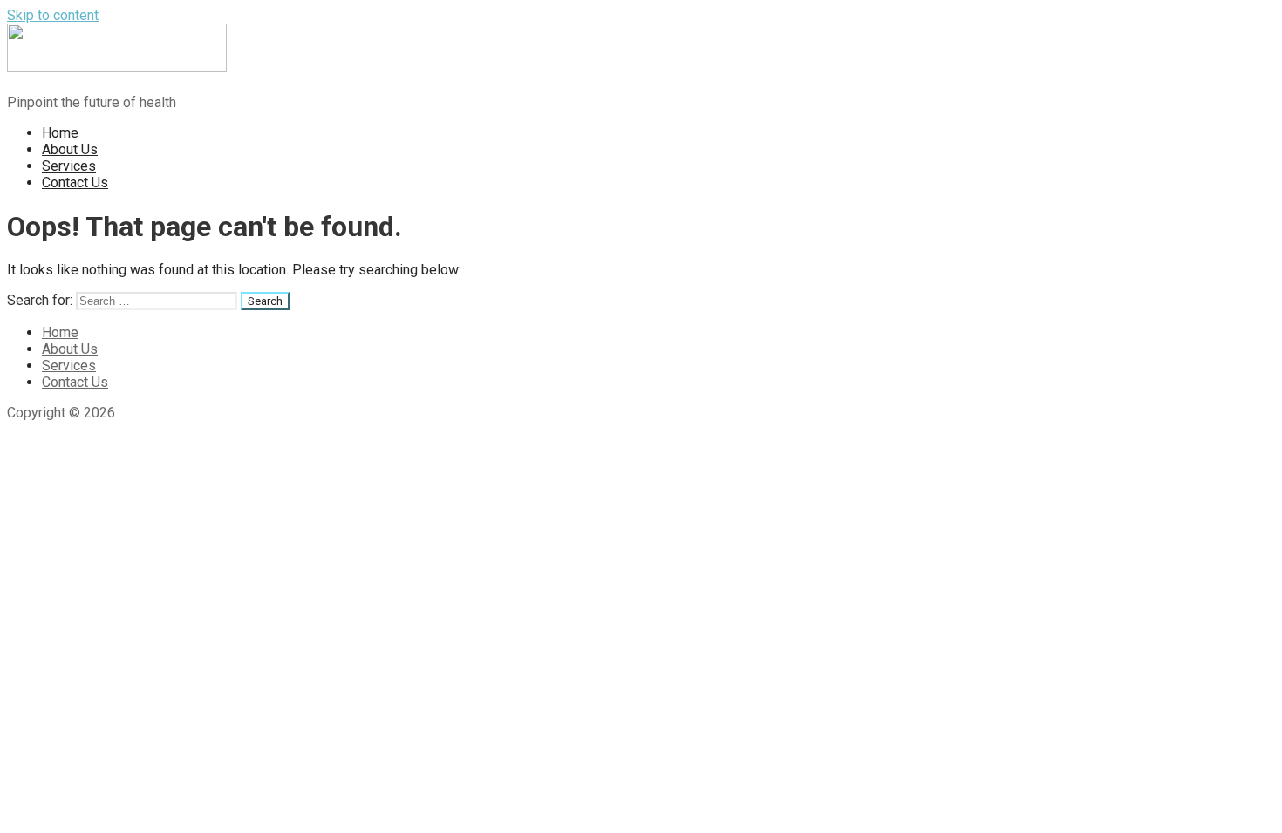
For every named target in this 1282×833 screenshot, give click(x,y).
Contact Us (75, 182)
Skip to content (53, 15)
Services (69, 166)
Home (60, 133)
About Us (70, 149)
